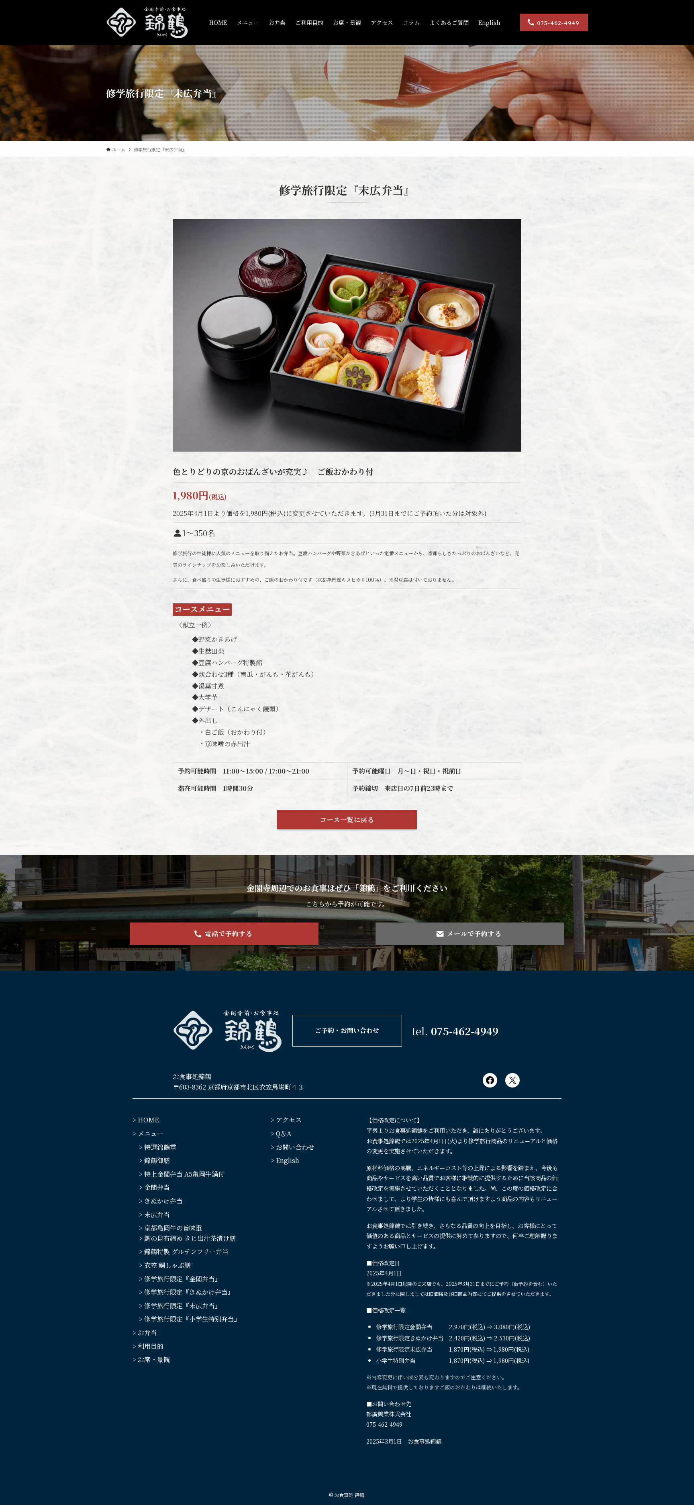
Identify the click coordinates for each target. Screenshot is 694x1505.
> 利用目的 (148, 1346)
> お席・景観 (151, 1359)
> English (285, 1160)
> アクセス (286, 1119)
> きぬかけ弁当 (161, 1201)
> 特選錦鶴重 (157, 1147)
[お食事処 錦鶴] (147, 22)
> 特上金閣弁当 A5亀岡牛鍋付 (182, 1174)
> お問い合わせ (292, 1147)
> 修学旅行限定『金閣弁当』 (180, 1278)
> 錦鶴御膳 (154, 1160)
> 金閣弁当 (154, 1187)
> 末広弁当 (154, 1214)
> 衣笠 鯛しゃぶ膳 (165, 1265)
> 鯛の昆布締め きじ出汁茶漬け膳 (187, 1238)
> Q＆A (281, 1133)
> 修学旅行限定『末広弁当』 (180, 1305)
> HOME (146, 1119)
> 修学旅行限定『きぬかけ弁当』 (186, 1292)
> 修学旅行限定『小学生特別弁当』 (190, 1319)
